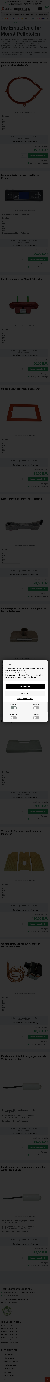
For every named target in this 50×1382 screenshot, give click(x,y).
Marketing (36, 704)
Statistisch (36, 714)
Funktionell (13, 714)
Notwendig (13, 704)
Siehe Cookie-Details (25, 699)
